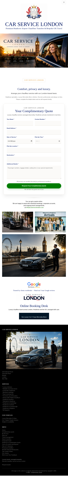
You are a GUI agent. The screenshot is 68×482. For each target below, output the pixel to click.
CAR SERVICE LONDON (34, 24)
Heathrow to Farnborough (10, 406)
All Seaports (6, 410)
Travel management (7, 437)
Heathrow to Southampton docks (11, 442)
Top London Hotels (7, 451)
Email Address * (11, 128)
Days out (4, 435)
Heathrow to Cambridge (9, 403)
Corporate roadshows (9, 390)
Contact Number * (40, 119)
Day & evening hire (8, 394)
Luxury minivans (7, 387)
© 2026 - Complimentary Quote (34, 472)
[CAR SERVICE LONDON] (34, 12)
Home (3, 430)
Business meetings (8, 392)
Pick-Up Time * (39, 137)
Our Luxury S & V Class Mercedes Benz (34, 317)
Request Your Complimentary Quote (34, 186)
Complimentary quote (8, 432)
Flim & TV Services (7, 446)
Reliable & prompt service (10, 388)
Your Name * (10, 119)
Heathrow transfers (8, 399)
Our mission (5, 453)
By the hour (5, 433)
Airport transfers (6, 439)
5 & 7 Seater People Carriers (10, 420)
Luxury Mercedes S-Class (9, 418)
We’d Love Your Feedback (9, 455)
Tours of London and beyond (10, 444)
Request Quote (6, 464)
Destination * (11, 155)
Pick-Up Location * (12, 146)
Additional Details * (12, 164)
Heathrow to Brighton (9, 408)
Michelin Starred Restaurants (10, 449)
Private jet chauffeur (7, 448)
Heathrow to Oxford (8, 404)
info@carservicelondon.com (35, 207)
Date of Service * (12, 137)
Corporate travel (6, 440)
